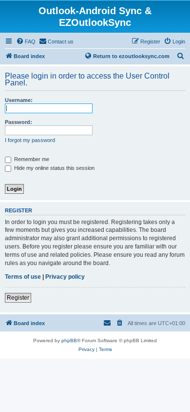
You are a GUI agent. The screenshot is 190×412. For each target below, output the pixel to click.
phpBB (69, 340)
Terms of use (23, 276)
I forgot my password (30, 140)
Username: (19, 100)
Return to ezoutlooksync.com (131, 56)
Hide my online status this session (54, 168)
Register (18, 297)
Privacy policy (65, 276)
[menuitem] (26, 41)
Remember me (31, 159)
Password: (18, 122)
